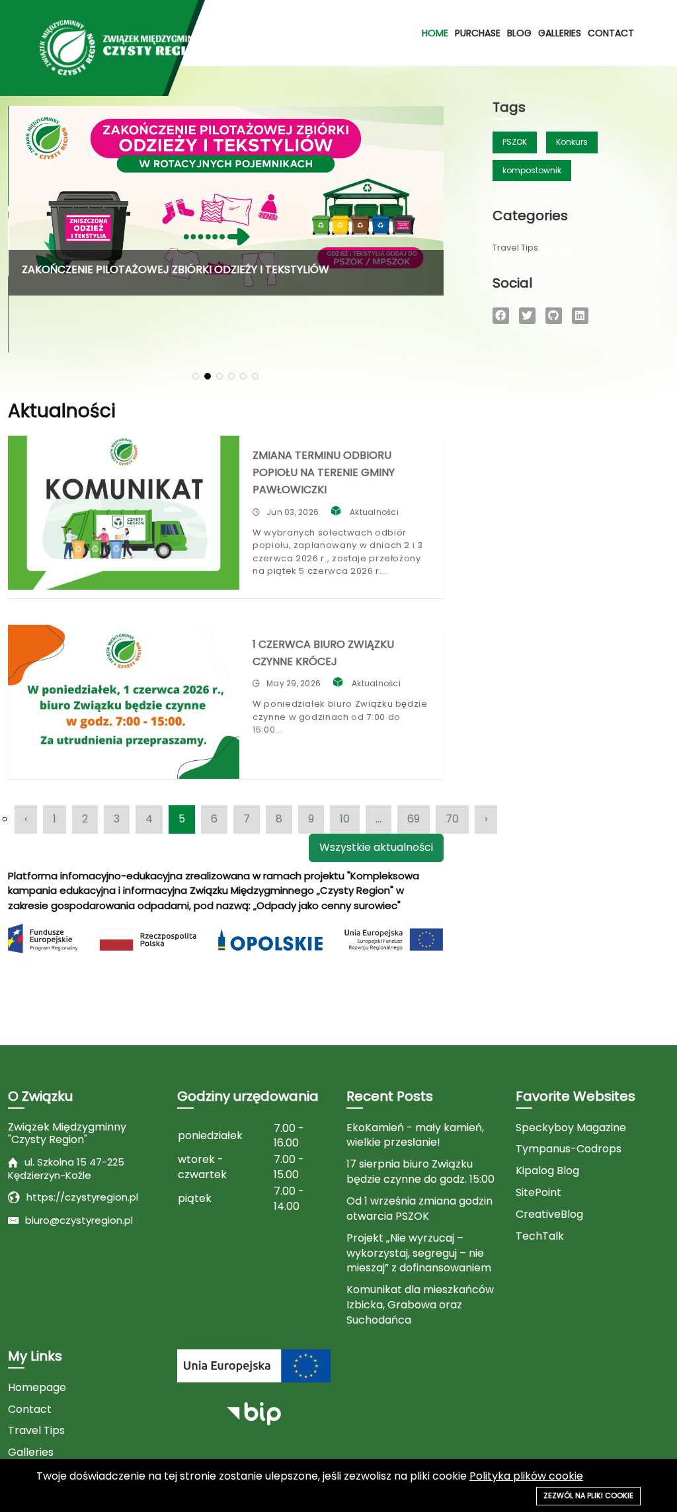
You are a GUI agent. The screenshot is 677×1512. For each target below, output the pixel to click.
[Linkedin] (580, 315)
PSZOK (514, 141)
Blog (519, 33)
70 (452, 818)
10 (345, 818)
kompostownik (531, 170)
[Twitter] (527, 315)
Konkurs (572, 141)
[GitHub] (553, 315)
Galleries (559, 33)
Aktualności (374, 512)
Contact (611, 33)
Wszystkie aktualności (376, 847)
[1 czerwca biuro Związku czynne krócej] (123, 702)
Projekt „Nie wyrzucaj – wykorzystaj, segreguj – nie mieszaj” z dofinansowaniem (418, 1253)
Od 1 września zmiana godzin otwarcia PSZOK (419, 1209)
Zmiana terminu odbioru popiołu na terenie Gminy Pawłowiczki (324, 473)
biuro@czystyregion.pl (79, 1220)
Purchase (477, 33)
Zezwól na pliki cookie (588, 1495)
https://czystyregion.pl (82, 1197)
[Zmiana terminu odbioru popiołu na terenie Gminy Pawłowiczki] (123, 513)
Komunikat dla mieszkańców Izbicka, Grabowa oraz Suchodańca (420, 1305)
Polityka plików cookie (526, 1476)
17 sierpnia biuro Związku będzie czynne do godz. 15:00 (420, 1172)
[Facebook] (501, 315)
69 (413, 818)
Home (435, 33)
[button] (195, 376)
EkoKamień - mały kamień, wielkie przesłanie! (415, 1135)
